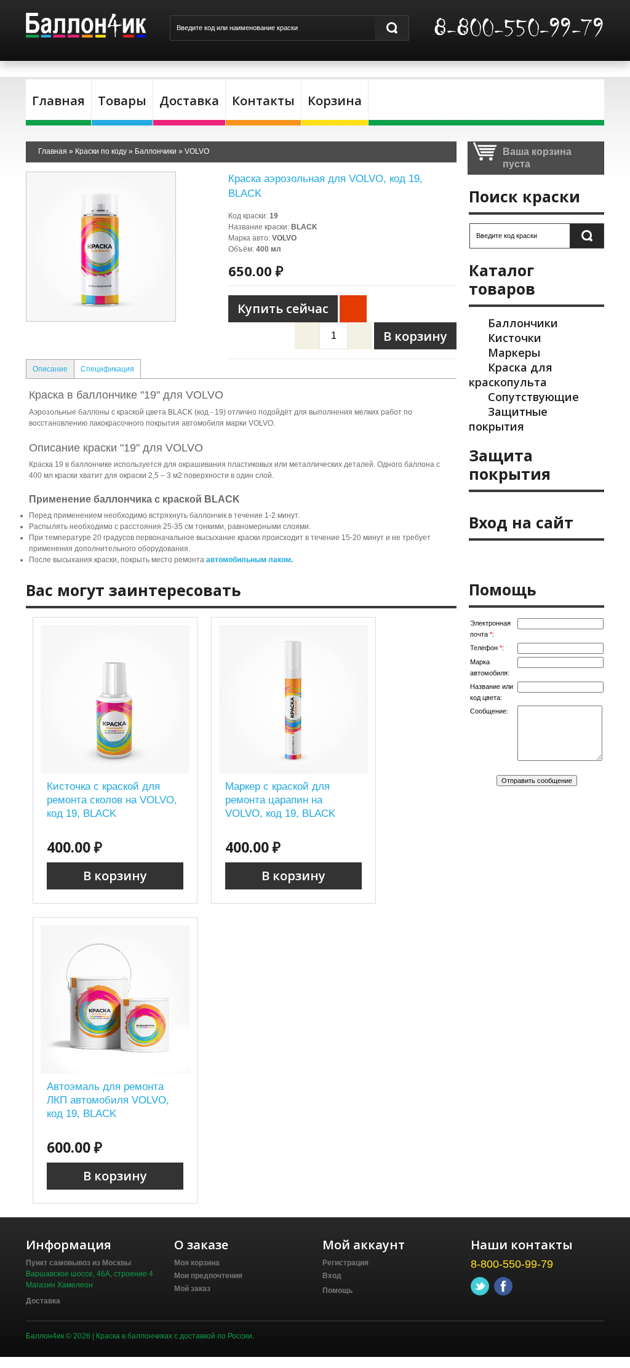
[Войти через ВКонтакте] (505, 558)
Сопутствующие (533, 396)
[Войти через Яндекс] (547, 558)
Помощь (337, 1290)
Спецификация (107, 369)
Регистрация (345, 1263)
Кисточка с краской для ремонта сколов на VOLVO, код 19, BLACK (112, 800)
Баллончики (523, 323)
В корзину (115, 875)
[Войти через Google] (568, 558)
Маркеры (514, 352)
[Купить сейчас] (283, 308)
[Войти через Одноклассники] (589, 558)
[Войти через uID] (484, 558)
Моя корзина (197, 1263)
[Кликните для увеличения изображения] (100, 246)
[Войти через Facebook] (526, 558)
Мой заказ (192, 1288)
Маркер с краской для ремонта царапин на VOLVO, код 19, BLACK (280, 800)
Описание (50, 369)
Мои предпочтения (208, 1275)
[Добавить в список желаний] (353, 308)
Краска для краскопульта (510, 374)
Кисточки (514, 337)
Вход (331, 1275)
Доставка (43, 1301)
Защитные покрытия (508, 419)
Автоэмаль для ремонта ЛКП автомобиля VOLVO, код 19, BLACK (108, 1100)
